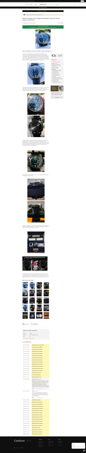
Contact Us (50, 445)
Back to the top (18, 448)
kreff (40, 372)
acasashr (40, 412)
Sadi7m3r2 (41, 406)
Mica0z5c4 (41, 366)
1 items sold (54, 60)
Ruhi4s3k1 (40, 349)
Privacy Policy (51, 441)
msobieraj (40, 414)
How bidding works (25, 338)
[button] (54, 39)
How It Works (29, 4)
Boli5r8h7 (40, 347)
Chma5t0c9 (55, 59)
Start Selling (41, 445)
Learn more (57, 97)
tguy (40, 374)
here (42, 14)
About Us (40, 441)
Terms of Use (50, 442)
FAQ (49, 444)
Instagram (60, 441)
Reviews (40, 446)
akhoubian (41, 357)
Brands (35, 4)
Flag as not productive (39, 388)
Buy (52, 4)
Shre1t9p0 (41, 364)
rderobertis (41, 419)
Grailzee (43, 4)
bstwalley (40, 421)
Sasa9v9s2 (41, 370)
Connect (57, 4)
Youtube (59, 445)
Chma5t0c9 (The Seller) (36, 379)
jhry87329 (41, 404)
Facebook (60, 442)
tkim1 (39, 427)
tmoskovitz (41, 410)
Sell (49, 4)
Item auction (31, 338)
